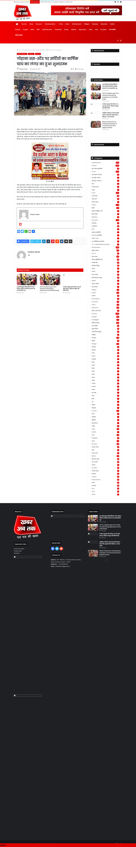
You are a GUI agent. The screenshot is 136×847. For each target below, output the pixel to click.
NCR (38, 29)
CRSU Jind (95, 238)
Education (104, 24)
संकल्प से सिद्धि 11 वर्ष (97, 211)
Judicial (73, 29)
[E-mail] (20, 190)
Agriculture (82, 29)
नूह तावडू (94, 392)
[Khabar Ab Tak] (23, 12)
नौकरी (93, 482)
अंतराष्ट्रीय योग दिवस (97, 174)
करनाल (93, 356)
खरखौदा (94, 347)
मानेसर (93, 389)
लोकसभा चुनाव (18, 35)
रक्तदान (93, 465)
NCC (93, 268)
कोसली (93, 404)
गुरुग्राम (93, 456)
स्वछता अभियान (95, 283)
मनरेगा (93, 271)
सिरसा (93, 368)
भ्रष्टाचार (94, 485)
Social (66, 29)
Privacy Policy (18, 551)
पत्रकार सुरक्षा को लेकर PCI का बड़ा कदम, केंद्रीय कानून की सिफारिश (72, 254)
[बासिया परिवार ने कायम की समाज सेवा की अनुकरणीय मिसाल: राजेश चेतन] (96, 115)
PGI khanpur (95, 299)
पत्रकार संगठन (95, 447)
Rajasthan (95, 423)
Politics (94, 205)
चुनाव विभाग (95, 329)
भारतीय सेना (95, 262)
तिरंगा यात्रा (95, 214)
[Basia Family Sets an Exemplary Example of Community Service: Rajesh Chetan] (96, 124)
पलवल (93, 365)
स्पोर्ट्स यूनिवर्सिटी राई (97, 259)
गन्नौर (93, 353)
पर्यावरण (94, 295)
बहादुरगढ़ (94, 408)
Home (20, 50)
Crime (61, 24)
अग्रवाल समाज (95, 187)
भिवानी (93, 341)
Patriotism (58, 29)
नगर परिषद (95, 326)
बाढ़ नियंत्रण (95, 287)
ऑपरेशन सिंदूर (95, 265)
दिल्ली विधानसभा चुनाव (97, 277)
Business (95, 24)
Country (24, 24)
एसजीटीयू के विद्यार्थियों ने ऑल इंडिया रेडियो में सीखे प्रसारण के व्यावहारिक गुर (26, 254)
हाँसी (93, 398)
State (31, 24)
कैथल (93, 362)
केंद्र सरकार (95, 256)
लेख (93, 183)
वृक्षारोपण (94, 473)
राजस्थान (94, 432)
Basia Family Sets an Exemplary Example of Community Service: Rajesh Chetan (63, 2)
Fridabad (94, 438)
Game (67, 24)
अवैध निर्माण (94, 196)
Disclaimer (17, 553)
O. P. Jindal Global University (101, 244)
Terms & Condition (19, 548)
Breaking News (50, 24)
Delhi (32, 29)
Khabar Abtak (24, 69)
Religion (86, 24)
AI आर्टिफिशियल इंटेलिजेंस (98, 241)
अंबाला (93, 380)
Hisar (90, 29)
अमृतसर (94, 417)
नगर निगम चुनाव (96, 332)
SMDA (94, 280)
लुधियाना (94, 420)
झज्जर (93, 377)
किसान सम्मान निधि (96, 310)
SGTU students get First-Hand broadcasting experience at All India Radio (49, 254)
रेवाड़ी (93, 371)
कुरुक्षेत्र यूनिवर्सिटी (96, 232)
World (93, 494)
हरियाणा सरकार (95, 323)
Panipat (94, 344)
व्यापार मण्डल (95, 453)
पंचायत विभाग (95, 274)
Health (112, 24)
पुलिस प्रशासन (95, 250)
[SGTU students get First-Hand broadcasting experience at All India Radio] (50, 244)
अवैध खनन (94, 199)
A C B (93, 253)
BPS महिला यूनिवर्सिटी (97, 168)
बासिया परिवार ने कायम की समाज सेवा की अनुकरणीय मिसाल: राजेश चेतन (110, 115)
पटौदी (93, 374)
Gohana (17, 29)
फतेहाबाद (94, 359)
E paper (25, 29)
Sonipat (94, 316)
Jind (96, 29)
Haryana (38, 24)
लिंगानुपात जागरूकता (96, 180)
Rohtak (94, 337)
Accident (103, 29)
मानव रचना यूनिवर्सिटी (97, 235)
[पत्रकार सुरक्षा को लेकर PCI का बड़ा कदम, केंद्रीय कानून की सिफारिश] (73, 244)
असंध (93, 395)
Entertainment (77, 24)
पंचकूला (94, 335)
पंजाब (93, 414)
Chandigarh (95, 319)
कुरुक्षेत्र (94, 350)
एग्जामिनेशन (94, 226)
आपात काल (94, 217)
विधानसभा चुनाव (95, 459)
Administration (47, 29)
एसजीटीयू (94, 223)
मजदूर (93, 190)
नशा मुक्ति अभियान (96, 177)
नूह (92, 401)
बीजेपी (93, 208)
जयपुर (93, 426)
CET (93, 229)
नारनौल (93, 383)
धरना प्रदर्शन (112, 29)
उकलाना (94, 386)
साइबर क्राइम (95, 202)
